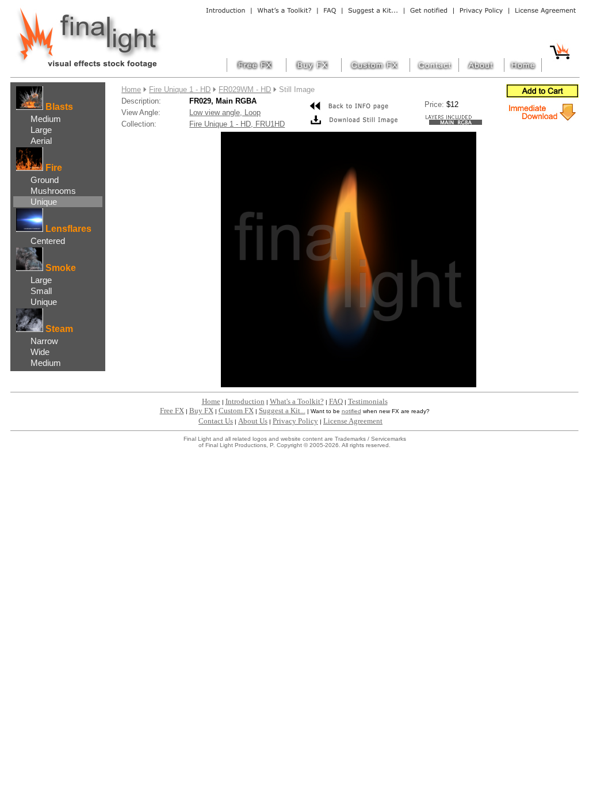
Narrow (44, 341)
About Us (252, 421)
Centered (47, 241)
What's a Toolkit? (297, 401)
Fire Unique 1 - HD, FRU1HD (237, 124)
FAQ (336, 401)
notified (351, 411)
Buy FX (201, 410)
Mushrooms (53, 191)
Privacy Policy (295, 421)
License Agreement (353, 421)
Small (41, 291)
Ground (44, 180)
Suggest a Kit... (282, 410)
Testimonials (368, 401)
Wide (39, 352)
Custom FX (236, 410)
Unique (43, 202)
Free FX (172, 410)
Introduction (245, 401)
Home (211, 401)
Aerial (41, 141)
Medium (45, 119)
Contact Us (215, 421)
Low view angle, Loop (225, 112)
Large (41, 130)
